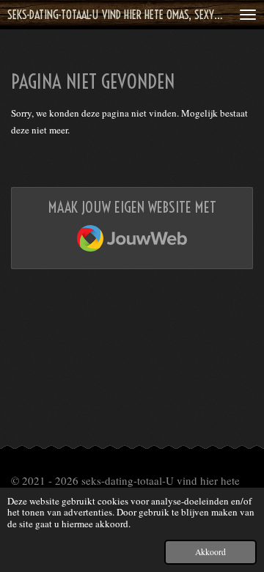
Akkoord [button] (210, 551)
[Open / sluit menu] (248, 14)
